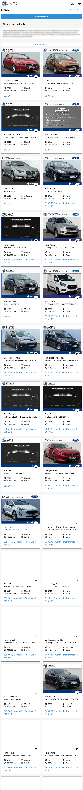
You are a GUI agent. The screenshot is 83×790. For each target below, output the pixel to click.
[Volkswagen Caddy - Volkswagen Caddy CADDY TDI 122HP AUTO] (62, 622)
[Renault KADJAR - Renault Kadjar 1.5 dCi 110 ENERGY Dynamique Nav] (20, 116)
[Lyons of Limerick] (9, 3)
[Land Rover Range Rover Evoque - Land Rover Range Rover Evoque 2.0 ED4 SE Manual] (62, 509)
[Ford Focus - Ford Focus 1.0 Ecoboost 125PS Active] (20, 734)
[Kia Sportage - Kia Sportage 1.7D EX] (20, 283)
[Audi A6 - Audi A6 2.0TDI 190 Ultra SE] (20, 452)
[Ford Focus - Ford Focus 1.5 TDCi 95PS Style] (20, 226)
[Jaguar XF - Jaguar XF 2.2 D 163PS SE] (20, 170)
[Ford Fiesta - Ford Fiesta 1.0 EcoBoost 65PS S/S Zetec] (62, 62)
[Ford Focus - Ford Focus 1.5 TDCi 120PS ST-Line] (62, 396)
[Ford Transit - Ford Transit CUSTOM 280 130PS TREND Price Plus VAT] (62, 283)
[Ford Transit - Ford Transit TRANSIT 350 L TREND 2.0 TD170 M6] (62, 734)
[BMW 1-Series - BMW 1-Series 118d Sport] (20, 678)
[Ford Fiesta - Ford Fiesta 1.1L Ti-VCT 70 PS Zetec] (20, 509)
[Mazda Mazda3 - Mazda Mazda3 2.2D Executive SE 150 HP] (20, 62)
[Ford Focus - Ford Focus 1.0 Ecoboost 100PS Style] (62, 170)
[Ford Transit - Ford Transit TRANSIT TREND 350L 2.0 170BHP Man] (20, 622)
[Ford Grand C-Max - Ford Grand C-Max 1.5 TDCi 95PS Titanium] (62, 116)
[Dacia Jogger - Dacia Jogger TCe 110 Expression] (62, 565)
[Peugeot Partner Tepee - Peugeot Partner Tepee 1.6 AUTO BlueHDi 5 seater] (62, 339)
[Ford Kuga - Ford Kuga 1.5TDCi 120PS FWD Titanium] (62, 226)
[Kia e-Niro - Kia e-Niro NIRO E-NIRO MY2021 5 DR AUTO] (62, 678)
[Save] (36, 77)
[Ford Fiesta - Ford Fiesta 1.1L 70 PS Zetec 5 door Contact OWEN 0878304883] (20, 396)
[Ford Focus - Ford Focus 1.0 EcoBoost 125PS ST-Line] (20, 565)
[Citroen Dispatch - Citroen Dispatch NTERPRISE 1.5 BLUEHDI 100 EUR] (20, 339)
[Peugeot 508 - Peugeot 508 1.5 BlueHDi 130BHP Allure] (62, 452)
